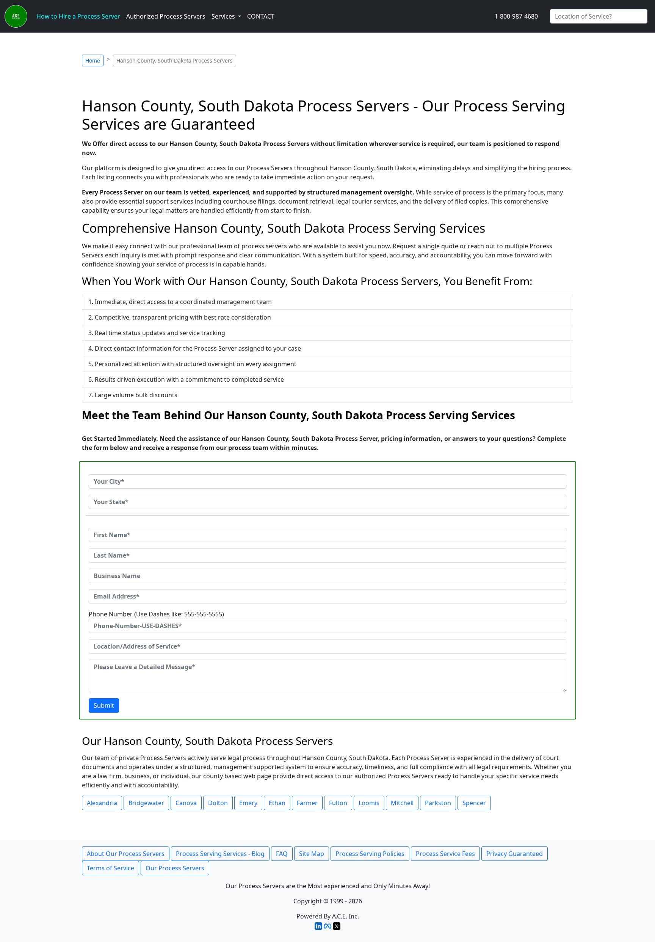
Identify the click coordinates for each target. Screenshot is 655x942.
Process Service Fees (445, 854)
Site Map (311, 854)
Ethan (277, 803)
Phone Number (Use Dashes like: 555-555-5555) (156, 614)
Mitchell (402, 803)
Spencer (474, 803)
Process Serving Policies (369, 854)
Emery (248, 803)
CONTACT (260, 16)
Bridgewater (146, 803)
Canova (186, 803)
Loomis (369, 803)
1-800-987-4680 (516, 16)
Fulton (338, 803)
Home (92, 60)
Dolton (218, 803)
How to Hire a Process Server (78, 16)
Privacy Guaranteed (514, 854)
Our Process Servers (175, 868)
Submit (104, 705)
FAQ (282, 854)
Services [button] (224, 16)
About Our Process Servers (126, 854)
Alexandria (102, 803)
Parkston (438, 803)
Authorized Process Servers (165, 16)
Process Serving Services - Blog (220, 854)
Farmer (307, 803)
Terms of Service (110, 868)
